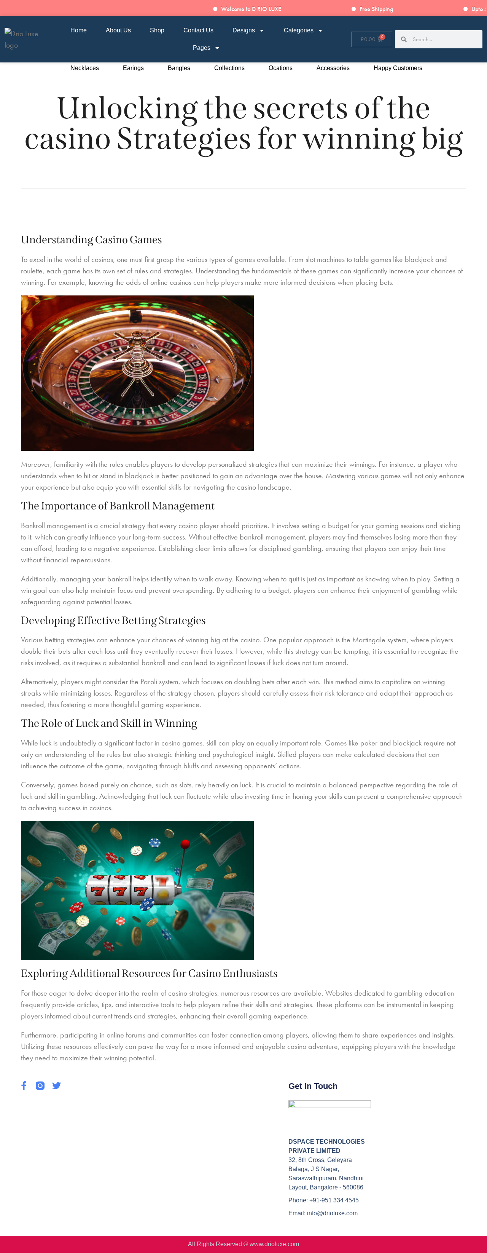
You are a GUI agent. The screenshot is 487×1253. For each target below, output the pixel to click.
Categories (299, 30)
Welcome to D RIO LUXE (260, 9)
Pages (201, 48)
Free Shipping (386, 9)
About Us (118, 30)
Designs (243, 30)
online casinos (170, 282)
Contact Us (198, 30)
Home (78, 30)
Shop (157, 30)
